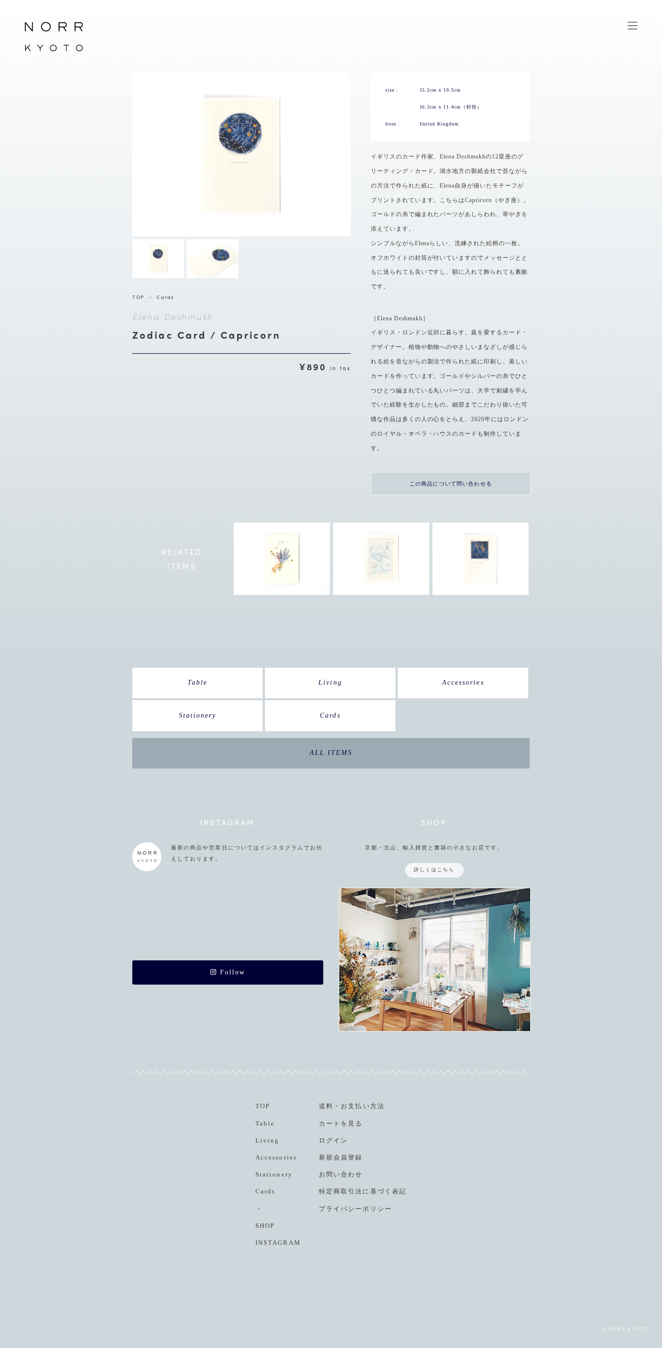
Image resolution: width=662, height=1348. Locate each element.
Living (330, 682)
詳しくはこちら (434, 869)
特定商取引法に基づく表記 (362, 1191)
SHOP (265, 1225)
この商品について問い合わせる (451, 483)
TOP (138, 296)
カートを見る (341, 1123)
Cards (165, 296)
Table (197, 682)
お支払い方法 (362, 1106)
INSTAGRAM (277, 1242)
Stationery (197, 715)
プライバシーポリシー (355, 1208)
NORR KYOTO (54, 51)
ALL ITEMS (331, 752)
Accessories (463, 682)
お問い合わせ (341, 1174)
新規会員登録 (341, 1157)
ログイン (333, 1140)
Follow (231, 972)
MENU (632, 26)
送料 (326, 1106)
